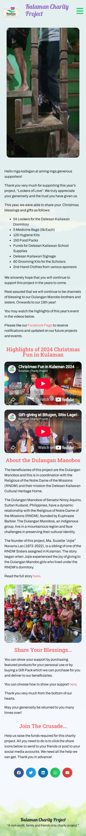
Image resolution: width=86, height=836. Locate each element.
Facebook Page (40, 325)
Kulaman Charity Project (43, 819)
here (36, 576)
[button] (19, 773)
